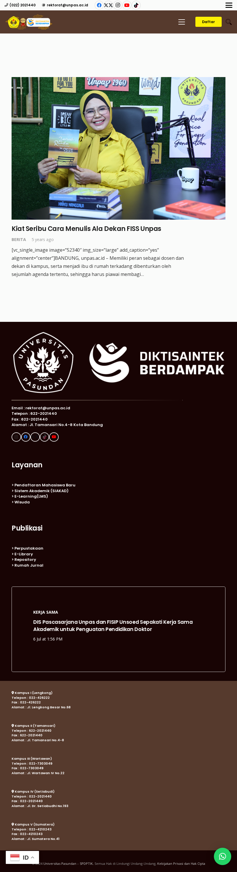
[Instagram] (117, 5)
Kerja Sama (45, 612)
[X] (108, 5)
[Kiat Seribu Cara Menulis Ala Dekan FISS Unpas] (118, 148)
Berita (19, 239)
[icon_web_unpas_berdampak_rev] (29, 22)
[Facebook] (99, 5)
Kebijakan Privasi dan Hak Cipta (181, 863)
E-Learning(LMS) (31, 496)
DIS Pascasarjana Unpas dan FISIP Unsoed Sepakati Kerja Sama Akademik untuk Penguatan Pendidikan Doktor (112, 626)
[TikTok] (136, 5)
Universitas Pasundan (59, 863)
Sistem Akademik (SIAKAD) (41, 491)
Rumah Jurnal (28, 565)
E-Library (23, 554)
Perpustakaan (28, 548)
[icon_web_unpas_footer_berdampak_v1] (118, 362)
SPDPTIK (86, 863)
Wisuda (22, 502)
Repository (25, 559)
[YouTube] (127, 5)
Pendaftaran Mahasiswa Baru (44, 485)
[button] (229, 5)
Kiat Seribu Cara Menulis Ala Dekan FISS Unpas (86, 228)
